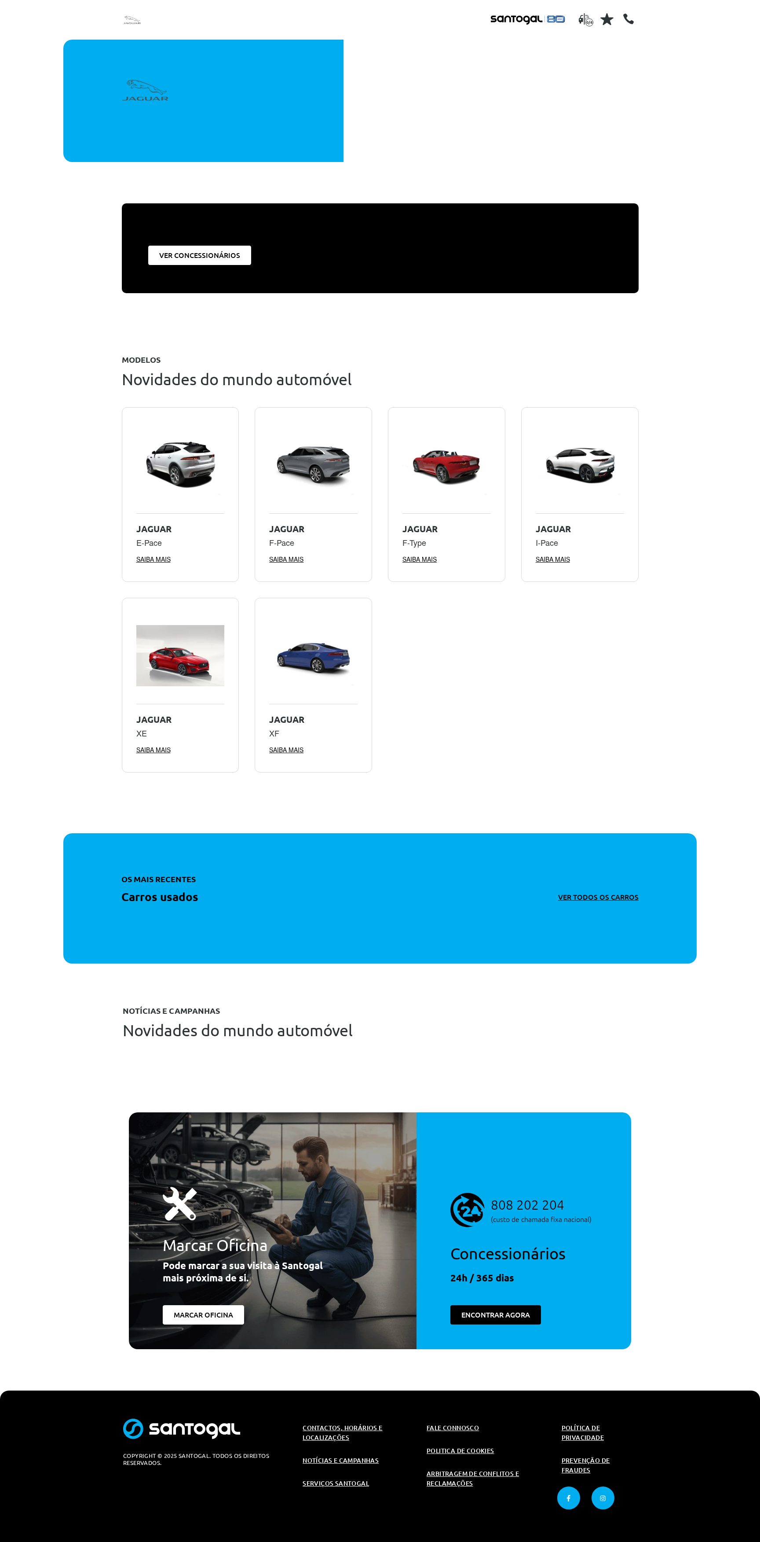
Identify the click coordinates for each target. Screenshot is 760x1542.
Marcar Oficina (203, 1315)
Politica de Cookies (460, 1450)
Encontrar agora (495, 1315)
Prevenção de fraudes (586, 1465)
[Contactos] (628, 19)
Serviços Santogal (336, 1483)
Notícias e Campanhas (341, 1460)
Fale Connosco (453, 1428)
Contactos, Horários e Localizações (342, 1432)
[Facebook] (568, 1498)
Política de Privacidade (583, 1432)
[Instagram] (603, 1498)
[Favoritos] (607, 19)
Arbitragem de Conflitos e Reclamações (473, 1478)
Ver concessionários (199, 255)
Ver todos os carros (598, 897)
